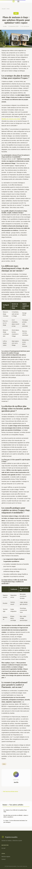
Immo (8, 8)
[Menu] (18, 1)
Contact (4, 859)
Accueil (3, 8)
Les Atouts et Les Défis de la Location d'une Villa (15, 810)
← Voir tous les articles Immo (10, 791)
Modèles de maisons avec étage (11, 119)
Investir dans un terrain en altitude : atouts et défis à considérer (15, 816)
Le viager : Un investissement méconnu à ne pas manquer (15, 821)
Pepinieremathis (11, 837)
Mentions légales (6, 856)
